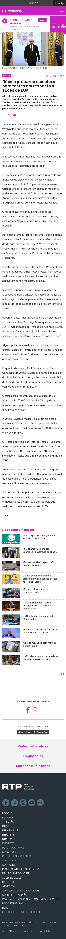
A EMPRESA (8, 886)
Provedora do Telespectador (20, 869)
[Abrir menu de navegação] (63, 11)
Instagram (23, 803)
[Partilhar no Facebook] (3, 115)
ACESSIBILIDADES (11, 877)
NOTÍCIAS (7, 813)
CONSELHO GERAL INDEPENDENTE (21, 890)
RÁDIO (5, 826)
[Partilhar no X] (8, 115)
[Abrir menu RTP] (33, 3)
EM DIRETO (8, 843)
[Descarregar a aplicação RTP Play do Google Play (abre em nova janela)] (40, 732)
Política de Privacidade (13, 922)
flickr (40, 803)
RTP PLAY (7, 839)
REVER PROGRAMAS (13, 847)
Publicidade (20, 925)
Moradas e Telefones (33, 766)
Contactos (9, 860)
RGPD (5, 907)
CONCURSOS (9, 852)
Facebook (6, 803)
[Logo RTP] (18, 787)
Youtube (31, 803)
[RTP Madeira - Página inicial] (22, 10)
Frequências (33, 756)
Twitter (14, 803)
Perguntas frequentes (16, 856)
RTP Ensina (8, 834)
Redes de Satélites (33, 746)
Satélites (8, 882)
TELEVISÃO (8, 822)
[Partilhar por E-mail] (14, 115)
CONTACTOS (9, 864)
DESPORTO (8, 817)
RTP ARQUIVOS (10, 830)
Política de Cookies (36, 922)
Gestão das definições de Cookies (22, 912)
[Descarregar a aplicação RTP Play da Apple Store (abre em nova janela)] (24, 732)
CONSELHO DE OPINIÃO (14, 895)
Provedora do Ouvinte (15, 873)
